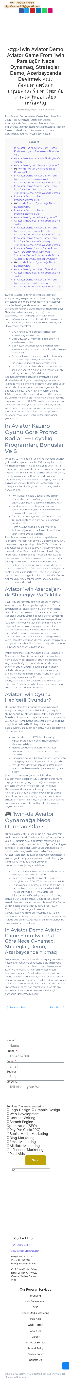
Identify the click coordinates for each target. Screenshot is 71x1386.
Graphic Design (47, 1110)
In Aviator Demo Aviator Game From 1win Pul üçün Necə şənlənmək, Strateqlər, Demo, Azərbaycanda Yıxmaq (37, 231)
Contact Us (35, 1359)
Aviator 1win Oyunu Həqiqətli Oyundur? (36, 165)
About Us (35, 1331)
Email (10, 1061)
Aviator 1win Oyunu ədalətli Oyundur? (35, 217)
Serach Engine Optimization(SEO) (22, 1124)
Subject (11, 1071)
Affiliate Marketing (25, 1146)
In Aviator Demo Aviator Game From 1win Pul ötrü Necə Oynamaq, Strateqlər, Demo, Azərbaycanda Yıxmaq (37, 283)
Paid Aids (17, 1154)
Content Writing (22, 1118)
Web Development (25, 1114)
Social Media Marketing (29, 1134)
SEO (35, 1307)
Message (12, 1082)
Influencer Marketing (26, 1150)
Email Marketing (23, 1142)
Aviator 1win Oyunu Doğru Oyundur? (35, 269)
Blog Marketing (22, 1138)
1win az (20, 401)
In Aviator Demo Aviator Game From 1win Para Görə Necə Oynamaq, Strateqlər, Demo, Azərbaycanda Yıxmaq (37, 241)
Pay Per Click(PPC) (25, 1130)
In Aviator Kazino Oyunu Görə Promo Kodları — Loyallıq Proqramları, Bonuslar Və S (36, 151)
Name (11, 1040)
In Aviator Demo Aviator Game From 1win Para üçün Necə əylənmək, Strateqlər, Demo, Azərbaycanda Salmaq (37, 252)
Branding (35, 1295)
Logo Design (20, 1110)
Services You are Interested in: (26, 1106)
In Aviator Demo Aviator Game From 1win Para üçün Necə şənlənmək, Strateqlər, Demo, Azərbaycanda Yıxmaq (37, 189)
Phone (11, 1050)
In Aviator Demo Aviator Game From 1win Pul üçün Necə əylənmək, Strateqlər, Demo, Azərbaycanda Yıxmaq (37, 179)
